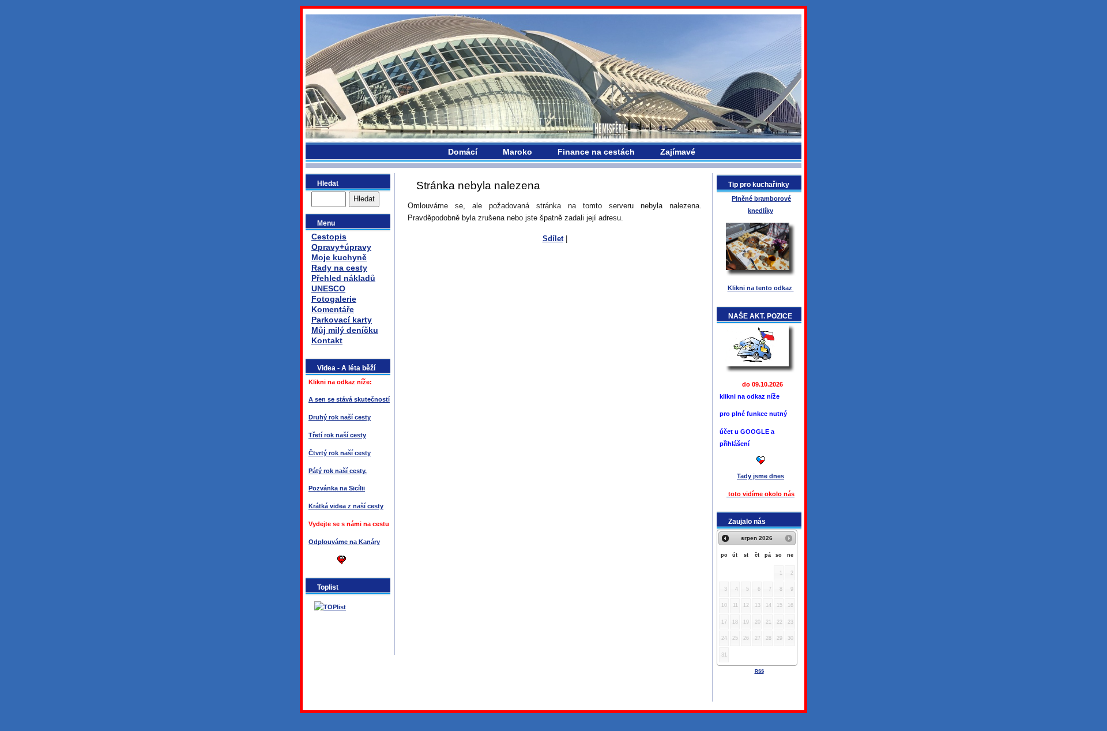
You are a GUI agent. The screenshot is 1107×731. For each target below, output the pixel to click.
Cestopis (329, 236)
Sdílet (553, 238)
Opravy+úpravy (341, 247)
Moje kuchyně (339, 257)
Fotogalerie (333, 298)
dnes (760, 476)
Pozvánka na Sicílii (336, 488)
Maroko (517, 151)
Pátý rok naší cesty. (337, 470)
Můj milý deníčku (344, 330)
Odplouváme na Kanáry (344, 541)
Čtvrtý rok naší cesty (339, 452)
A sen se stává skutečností (349, 399)
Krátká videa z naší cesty (345, 506)
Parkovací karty (341, 319)
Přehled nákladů (343, 278)
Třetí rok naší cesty (337, 435)
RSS (759, 671)
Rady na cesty (339, 267)
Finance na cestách (596, 151)
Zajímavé (677, 151)
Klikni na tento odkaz (761, 287)
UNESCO (328, 288)
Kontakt (326, 340)
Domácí (462, 151)
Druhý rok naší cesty (339, 417)
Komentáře (332, 309)
